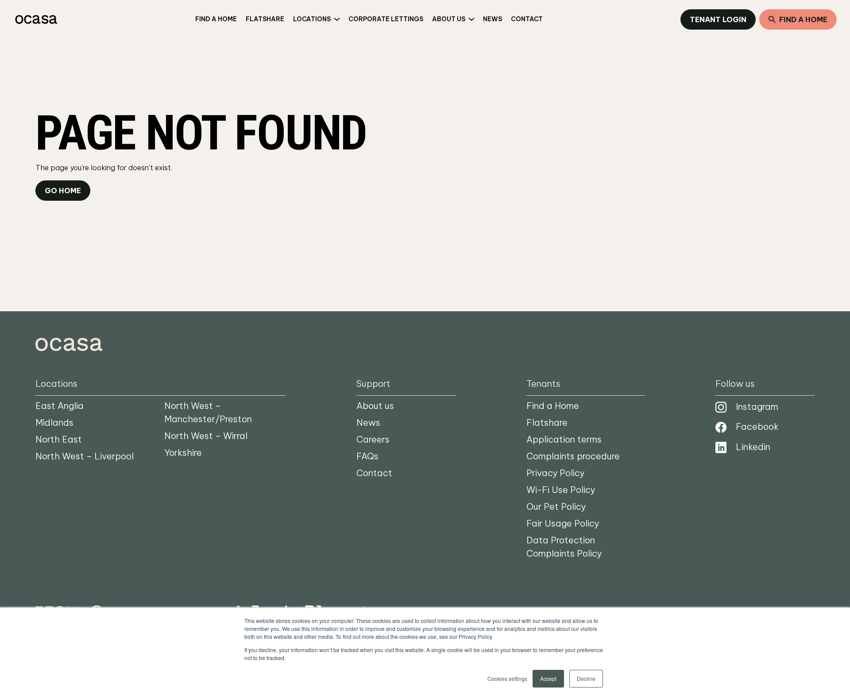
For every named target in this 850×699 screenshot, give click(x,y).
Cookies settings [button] (507, 678)
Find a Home (803, 19)
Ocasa (35, 19)
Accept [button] (548, 678)
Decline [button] (586, 678)
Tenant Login (718, 19)
